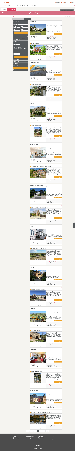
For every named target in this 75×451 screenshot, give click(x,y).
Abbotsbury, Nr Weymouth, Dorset (36, 371)
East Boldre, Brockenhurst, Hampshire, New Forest (39, 248)
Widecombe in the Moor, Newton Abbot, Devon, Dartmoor (40, 186)
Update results (20, 33)
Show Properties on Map (69, 16)
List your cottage (40, 436)
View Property (57, 33)
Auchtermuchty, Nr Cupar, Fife (35, 330)
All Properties (16, 38)
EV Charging (22, 49)
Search (5, 5)
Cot (25, 48)
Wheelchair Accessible (17, 47)
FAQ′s (39, 438)
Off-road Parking (16, 49)
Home (2, 5)
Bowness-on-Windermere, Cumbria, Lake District (38, 22)
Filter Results (74, 225)
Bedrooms (22, 29)
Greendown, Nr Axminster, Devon (36, 84)
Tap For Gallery (38, 34)
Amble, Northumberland (34, 63)
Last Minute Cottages (69, 5)
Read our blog (15, 437)
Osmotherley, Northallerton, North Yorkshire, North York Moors (41, 166)
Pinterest (53, 439)
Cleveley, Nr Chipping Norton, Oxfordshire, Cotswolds (39, 207)
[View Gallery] (38, 29)
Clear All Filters (27, 18)
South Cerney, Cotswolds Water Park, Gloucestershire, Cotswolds (41, 412)
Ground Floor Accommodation (18, 48)
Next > (47, 431)
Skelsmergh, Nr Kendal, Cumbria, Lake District (38, 268)
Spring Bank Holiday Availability (17, 18)
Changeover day (15, 52)
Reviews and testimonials (17, 438)
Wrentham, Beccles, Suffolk (35, 43)
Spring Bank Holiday (17, 39)
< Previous (28, 431)
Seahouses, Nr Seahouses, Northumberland (38, 289)
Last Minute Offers (23, 5)
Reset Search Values (16, 34)
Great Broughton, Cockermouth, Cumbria (37, 309)
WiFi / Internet (16, 46)
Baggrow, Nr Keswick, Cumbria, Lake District (38, 227)
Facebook (53, 436)
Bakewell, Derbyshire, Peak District (36, 145)
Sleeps (14, 29)
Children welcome (22, 46)
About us (14, 436)
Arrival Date (15, 26)
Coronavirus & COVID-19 (29, 438)
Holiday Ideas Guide (11, 9)
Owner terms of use (41, 437)
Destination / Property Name (17, 23)
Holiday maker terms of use (30, 436)
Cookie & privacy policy (29, 437)
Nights (22, 26)
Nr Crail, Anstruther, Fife (34, 391)
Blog (38, 5)
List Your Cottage (34, 5)
